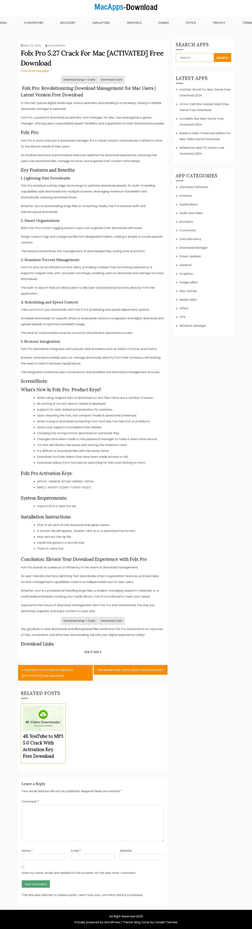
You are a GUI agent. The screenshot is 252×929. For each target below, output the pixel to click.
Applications (188, 204)
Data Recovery (190, 239)
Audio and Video (191, 213)
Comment (30, 801)
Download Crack (111, 79)
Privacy (219, 23)
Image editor (188, 282)
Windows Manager (192, 326)
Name (27, 851)
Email (76, 851)
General (185, 265)
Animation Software (193, 187)
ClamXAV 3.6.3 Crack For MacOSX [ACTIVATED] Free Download (47, 673)
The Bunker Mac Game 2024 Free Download (129, 670)
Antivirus (185, 196)
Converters (33, 23)
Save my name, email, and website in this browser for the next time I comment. (79, 873)
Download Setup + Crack (79, 79)
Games (163, 23)
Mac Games (188, 291)
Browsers (186, 222)
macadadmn (56, 45)
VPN (182, 317)
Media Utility (188, 300)
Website (126, 851)
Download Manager (35, 71)
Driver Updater (190, 256)
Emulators (101, 23)
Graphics (134, 23)
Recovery (67, 23)
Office (191, 23)
